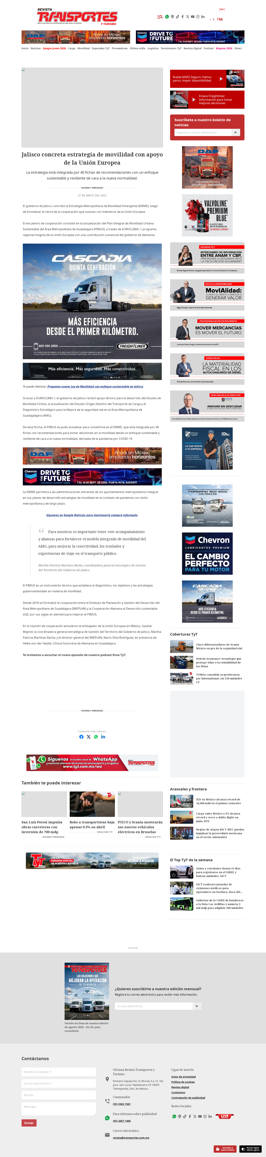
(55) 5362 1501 (122, 1104)
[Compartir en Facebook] (81, 737)
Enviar (29, 1123)
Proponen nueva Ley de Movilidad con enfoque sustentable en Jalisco (95, 387)
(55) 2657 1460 (122, 1121)
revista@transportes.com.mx (131, 1137)
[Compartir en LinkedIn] (103, 737)
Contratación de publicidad (188, 1097)
